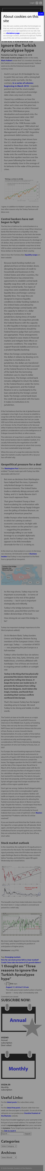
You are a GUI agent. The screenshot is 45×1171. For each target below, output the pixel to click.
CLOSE (41, 14)
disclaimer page (13, 33)
